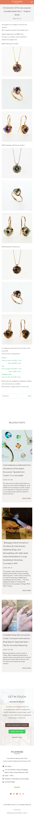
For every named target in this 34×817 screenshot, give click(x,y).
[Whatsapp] (23, 794)
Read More (26, 498)
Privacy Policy (17, 810)
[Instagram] (14, 794)
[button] (32, 2)
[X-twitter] (20, 794)
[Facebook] (17, 794)
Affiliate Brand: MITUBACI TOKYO (17, 813)
